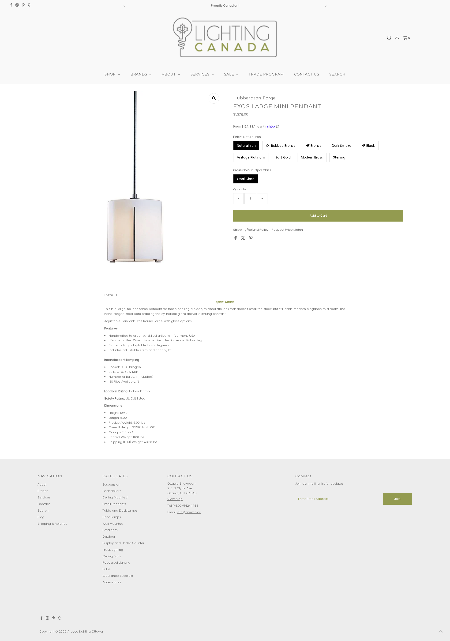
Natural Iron (246, 145)
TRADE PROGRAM (266, 74)
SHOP (111, 74)
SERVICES (201, 74)
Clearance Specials (117, 575)
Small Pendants (114, 504)
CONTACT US (306, 74)
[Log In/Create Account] (397, 38)
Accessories (111, 582)
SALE (229, 74)
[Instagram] (17, 5)
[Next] (326, 5)
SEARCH (337, 74)
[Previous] (124, 5)
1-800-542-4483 (185, 505)
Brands (43, 491)
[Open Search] (389, 38)
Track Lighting (112, 549)
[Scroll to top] (440, 631)
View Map (175, 499)
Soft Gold (283, 157)
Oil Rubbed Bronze (281, 145)
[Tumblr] (29, 5)
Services (44, 497)
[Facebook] (11, 5)
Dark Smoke (341, 145)
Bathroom (110, 530)
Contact (44, 504)
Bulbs (106, 569)
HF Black (368, 145)
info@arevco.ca (189, 512)
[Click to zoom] (214, 98)
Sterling (339, 157)
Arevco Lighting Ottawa (85, 631)
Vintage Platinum (251, 157)
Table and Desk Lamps (120, 510)
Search (43, 510)
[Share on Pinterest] (251, 239)
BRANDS (139, 74)
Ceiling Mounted (115, 497)
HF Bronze (314, 145)
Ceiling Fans (111, 556)
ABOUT (169, 74)
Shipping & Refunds (52, 523)
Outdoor (108, 536)
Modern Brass (312, 157)
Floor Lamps (111, 517)
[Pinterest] (23, 5)
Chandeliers (111, 491)
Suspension (111, 484)
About (42, 484)
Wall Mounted (112, 523)
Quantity (239, 189)
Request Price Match (287, 229)
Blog (41, 517)
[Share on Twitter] (243, 239)
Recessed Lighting (116, 562)
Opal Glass (245, 179)
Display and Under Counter (123, 543)
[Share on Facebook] (236, 239)
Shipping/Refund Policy (250, 229)
